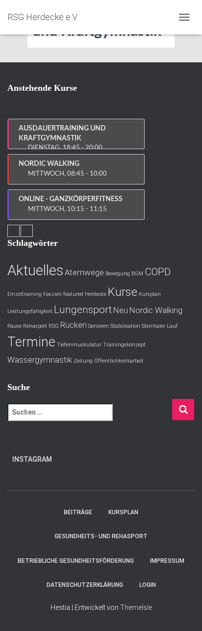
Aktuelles (35, 270)
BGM (137, 273)
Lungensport (83, 310)
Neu (120, 310)
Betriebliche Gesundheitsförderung (76, 560)
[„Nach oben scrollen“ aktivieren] (182, 611)
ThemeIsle (136, 607)
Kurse (122, 292)
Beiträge (78, 512)
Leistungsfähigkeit (29, 311)
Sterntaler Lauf (160, 326)
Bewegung (117, 273)
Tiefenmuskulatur (79, 345)
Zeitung (83, 361)
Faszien (52, 294)
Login (147, 584)
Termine (31, 342)
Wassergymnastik (39, 360)
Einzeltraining (24, 294)
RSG (54, 326)
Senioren (98, 326)
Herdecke (95, 294)
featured (73, 294)
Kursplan (150, 294)
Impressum (167, 560)
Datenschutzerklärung (85, 584)
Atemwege (84, 272)
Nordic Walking (155, 310)
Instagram (32, 459)
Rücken (73, 325)
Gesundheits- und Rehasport (101, 536)
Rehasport (35, 326)
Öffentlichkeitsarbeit (119, 361)
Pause (14, 326)
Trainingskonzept (124, 345)
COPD (158, 272)
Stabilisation (125, 326)
